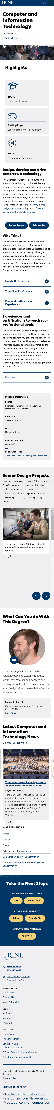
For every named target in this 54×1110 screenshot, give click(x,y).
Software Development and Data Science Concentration (23, 864)
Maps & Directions (12, 1002)
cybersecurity (31, 205)
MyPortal (7, 1013)
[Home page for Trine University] (7, 3)
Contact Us (8, 997)
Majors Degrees (12, 38)
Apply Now (27, 936)
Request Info (34, 901)
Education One (10, 1044)
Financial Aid (35, 918)
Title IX (6, 1083)
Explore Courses (16, 225)
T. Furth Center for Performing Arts (20, 1052)
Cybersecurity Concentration (17, 851)
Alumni (6, 834)
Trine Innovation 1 (12, 1039)
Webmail (7, 1023)
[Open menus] (51, 3)
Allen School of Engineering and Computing (26, 456)
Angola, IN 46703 (15, 980)
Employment (9, 993)
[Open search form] (44, 3)
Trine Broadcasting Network (17, 1057)
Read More (10, 714)
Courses (7, 840)
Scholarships (39, 225)
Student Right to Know (14, 1087)
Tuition (16, 918)
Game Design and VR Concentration (21, 857)
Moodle (6, 1018)
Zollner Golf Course (12, 1048)
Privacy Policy (9, 1079)
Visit (16, 901)
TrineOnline (8, 1034)
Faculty (6, 845)
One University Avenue (18, 977)
